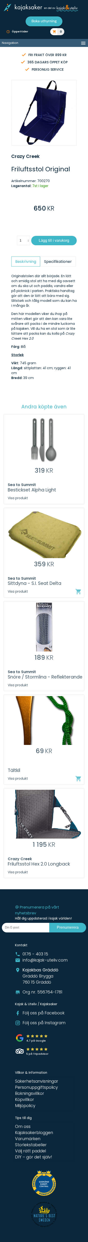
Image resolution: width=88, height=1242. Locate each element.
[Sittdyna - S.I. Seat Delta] (78, 591)
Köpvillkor (24, 1099)
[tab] (25, 262)
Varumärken (27, 1139)
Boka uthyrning (44, 21)
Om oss (23, 1126)
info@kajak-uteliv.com (45, 960)
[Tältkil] (78, 778)
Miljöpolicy (25, 1105)
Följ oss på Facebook (44, 1013)
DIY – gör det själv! (33, 1157)
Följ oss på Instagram (44, 1023)
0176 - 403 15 (35, 954)
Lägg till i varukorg (54, 240)
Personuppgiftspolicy (36, 1087)
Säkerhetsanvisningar (36, 1081)
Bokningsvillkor (29, 1093)
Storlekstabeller (31, 1145)
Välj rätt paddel (30, 1151)
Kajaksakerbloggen (34, 1132)
